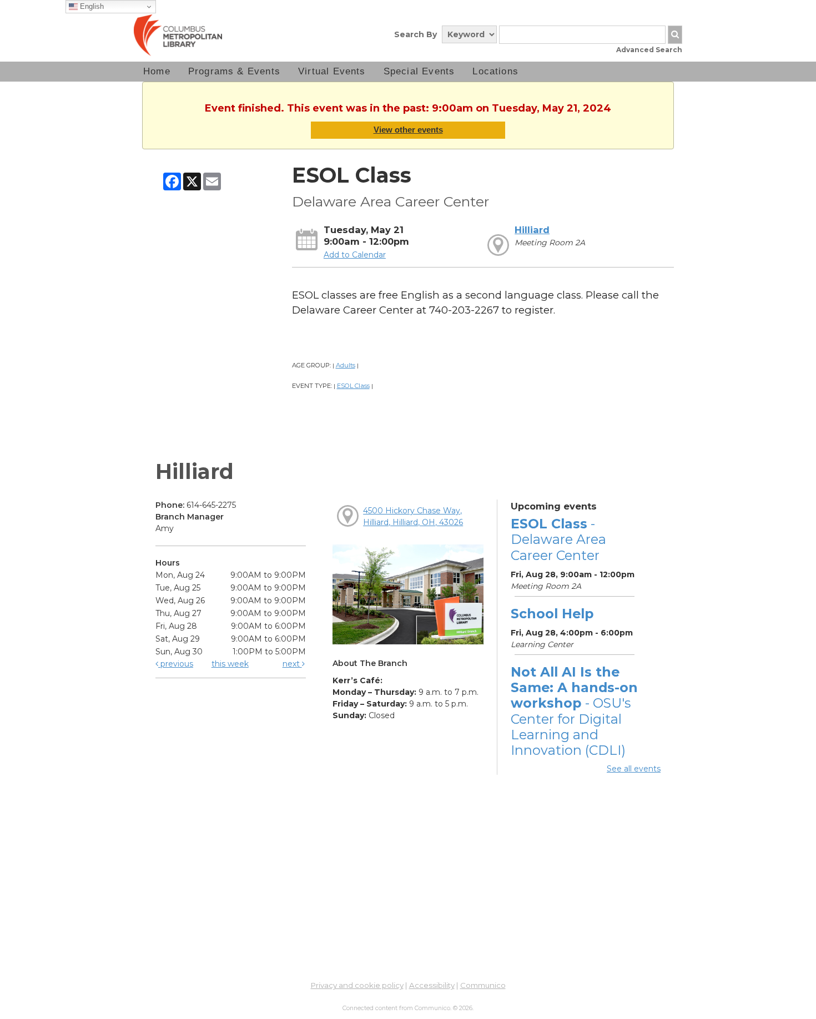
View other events (408, 129)
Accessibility (432, 985)
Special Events (419, 71)
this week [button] (230, 664)
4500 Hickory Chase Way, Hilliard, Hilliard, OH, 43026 (413, 516)
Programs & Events (234, 71)
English (91, 6)
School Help (552, 614)
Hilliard (532, 229)
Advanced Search (649, 50)
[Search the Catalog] (675, 35)
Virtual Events (332, 71)
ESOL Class (353, 386)
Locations (495, 71)
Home (156, 71)
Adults (345, 365)
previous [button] (175, 664)
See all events (634, 769)
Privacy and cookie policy (357, 985)
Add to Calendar (355, 255)
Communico (483, 985)
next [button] (292, 664)
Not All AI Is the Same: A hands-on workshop (574, 711)
